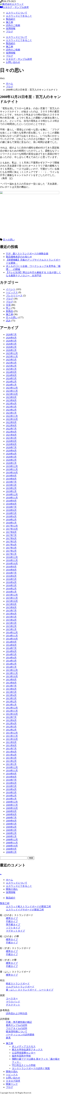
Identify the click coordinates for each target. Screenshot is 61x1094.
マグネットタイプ (15, 931)
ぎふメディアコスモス (24, 1046)
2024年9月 (11, 372)
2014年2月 (11, 664)
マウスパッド (13, 1001)
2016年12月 (12, 557)
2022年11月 (12, 416)
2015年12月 (12, 595)
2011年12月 (12, 733)
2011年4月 (11, 755)
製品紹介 (10, 19)
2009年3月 (11, 830)
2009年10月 (12, 808)
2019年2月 (11, 488)
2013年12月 (12, 670)
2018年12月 (12, 494)
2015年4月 (11, 620)
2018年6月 (11, 510)
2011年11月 (12, 736)
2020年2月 (11, 460)
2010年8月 (11, 777)
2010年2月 (11, 795)
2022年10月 (12, 419)
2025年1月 (11, 369)
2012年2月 (11, 729)
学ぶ (8, 308)
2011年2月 (11, 761)
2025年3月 (11, 362)
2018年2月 (11, 519)
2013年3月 (11, 698)
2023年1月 (11, 413)
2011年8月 (11, 745)
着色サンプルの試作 (16, 1025)
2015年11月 (12, 598)
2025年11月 (12, 356)
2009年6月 (11, 820)
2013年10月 (12, 676)
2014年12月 (12, 632)
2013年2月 (11, 701)
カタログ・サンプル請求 (16, 7)
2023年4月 (11, 403)
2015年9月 (11, 604)
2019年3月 (11, 485)
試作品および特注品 (16, 1013)
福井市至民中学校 (21, 1056)
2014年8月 (11, 645)
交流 (8, 305)
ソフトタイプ (13, 927)
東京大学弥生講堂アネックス (27, 1049)
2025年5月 (11, 359)
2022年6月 (11, 431)
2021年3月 (11, 438)
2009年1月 (11, 836)
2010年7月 (11, 780)
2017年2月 (11, 551)
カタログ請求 (13, 1081)
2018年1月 (11, 522)
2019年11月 (12, 469)
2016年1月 (11, 591)
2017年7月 (11, 535)
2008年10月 (12, 846)
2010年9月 (11, 773)
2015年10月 (12, 601)
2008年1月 (11, 852)
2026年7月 (11, 334)
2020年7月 (11, 447)
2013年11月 (12, 673)
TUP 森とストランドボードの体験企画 (27, 253)
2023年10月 (12, 394)
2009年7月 (11, 817)
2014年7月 (11, 648)
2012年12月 (12, 708)
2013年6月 (11, 689)
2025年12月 (12, 353)
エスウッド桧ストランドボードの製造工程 (28, 906)
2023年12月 (12, 388)
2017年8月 (11, 532)
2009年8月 (11, 814)
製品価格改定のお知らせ (19, 256)
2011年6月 (11, 751)
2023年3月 (11, 406)
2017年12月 (12, 526)
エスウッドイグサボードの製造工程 (25, 909)
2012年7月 (11, 717)
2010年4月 (11, 789)
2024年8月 (11, 375)
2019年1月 (11, 491)
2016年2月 (11, 588)
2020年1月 (11, 463)
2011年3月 (11, 758)
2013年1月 (11, 704)
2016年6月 (11, 576)
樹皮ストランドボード (18, 983)
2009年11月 (12, 805)
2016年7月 (11, 573)
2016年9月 (11, 566)
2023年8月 (11, 400)
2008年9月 (11, 849)
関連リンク (12, 1084)
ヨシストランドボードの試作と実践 (31, 1068)
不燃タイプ (12, 921)
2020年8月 (11, 444)
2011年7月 (11, 748)
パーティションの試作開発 (20, 1034)
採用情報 (10, 28)
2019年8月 (11, 479)
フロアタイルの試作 (16, 1028)
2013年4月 (11, 695)
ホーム (9, 83)
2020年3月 (11, 457)
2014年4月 (11, 657)
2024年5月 (11, 378)
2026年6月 (11, 337)
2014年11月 (12, 635)
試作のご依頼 (13, 25)
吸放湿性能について (16, 1031)
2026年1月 (11, 350)
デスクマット (13, 1004)
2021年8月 (11, 435)
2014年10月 (12, 639)
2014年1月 (11, 667)
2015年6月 (11, 613)
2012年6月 (11, 720)
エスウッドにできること (19, 16)
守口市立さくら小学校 (24, 1065)
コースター (12, 998)
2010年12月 (12, 767)
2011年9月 (11, 742)
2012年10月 (12, 714)
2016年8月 (11, 570)
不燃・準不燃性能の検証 (19, 1022)
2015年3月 (11, 623)
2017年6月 (11, 538)
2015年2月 (11, 626)
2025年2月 (11, 366)
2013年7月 (11, 686)
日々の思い (9, 239)
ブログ (9, 31)
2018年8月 (11, 504)
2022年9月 (11, 422)
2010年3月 (11, 792)
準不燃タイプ (13, 924)
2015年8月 (11, 607)
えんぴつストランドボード (20, 986)
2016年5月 (11, 579)
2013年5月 (11, 692)
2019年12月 (12, 466)
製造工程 (4, 903)
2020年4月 (11, 453)
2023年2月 (11, 410)
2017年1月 (11, 554)
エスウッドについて (16, 13)
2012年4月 (11, 723)
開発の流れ (12, 889)
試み (8, 320)
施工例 (9, 22)
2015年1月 (11, 629)
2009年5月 (11, 824)
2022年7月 (11, 428)
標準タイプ (12, 918)
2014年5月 (11, 654)
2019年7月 (11, 482)
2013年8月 (11, 682)
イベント (10, 289)
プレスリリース (14, 295)
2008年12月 (12, 839)
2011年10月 (12, 739)
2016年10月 (12, 563)
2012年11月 (12, 711)
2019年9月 (11, 475)
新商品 (9, 311)
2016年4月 (11, 582)
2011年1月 (11, 764)
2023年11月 (12, 391)
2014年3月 (11, 660)
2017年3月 (11, 548)
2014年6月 (11, 651)
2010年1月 (11, 798)
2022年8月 (11, 425)
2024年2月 (11, 381)
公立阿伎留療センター (24, 1052)
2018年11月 (12, 497)
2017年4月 (11, 544)
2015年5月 (11, 617)
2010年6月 (11, 783)
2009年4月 (11, 827)
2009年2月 (11, 833)
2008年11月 (12, 842)
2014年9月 (11, 642)
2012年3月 (11, 726)
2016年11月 (12, 560)
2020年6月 (11, 450)
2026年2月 (11, 347)
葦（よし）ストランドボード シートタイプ (29, 990)
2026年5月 (11, 341)
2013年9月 (11, 679)
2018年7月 (11, 507)
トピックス (12, 292)
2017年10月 (12, 529)
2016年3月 (11, 585)
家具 (8, 1037)
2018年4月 (11, 516)
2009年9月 (11, 811)
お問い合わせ (13, 62)
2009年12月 (12, 802)
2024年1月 (11, 384)
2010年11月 (12, 770)
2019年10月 (12, 472)
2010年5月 (11, 786)
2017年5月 (11, 541)
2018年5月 (11, 513)
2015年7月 (11, 610)
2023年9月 (11, 397)
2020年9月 (11, 441)
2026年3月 (11, 344)
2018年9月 (11, 500)
